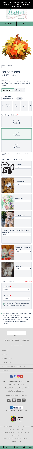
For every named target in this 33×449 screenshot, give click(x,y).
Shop (9, 23)
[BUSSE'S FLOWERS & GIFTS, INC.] (16, 19)
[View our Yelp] (21, 377)
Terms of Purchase (21, 438)
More (4, 86)
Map (17, 447)
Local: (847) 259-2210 (16, 391)
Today (19, 98)
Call (6, 447)
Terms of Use (16, 442)
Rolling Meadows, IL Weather (13, 432)
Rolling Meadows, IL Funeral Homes (13, 426)
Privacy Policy (9, 438)
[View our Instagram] (18, 377)
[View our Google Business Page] (15, 377)
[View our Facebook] (11, 377)
